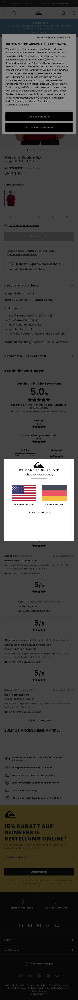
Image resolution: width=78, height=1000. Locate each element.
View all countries (39, 512)
